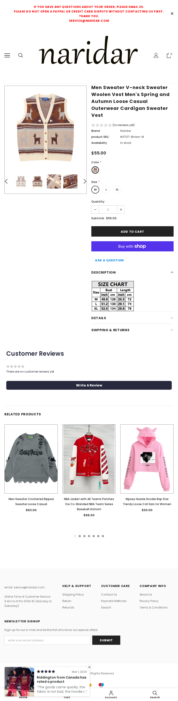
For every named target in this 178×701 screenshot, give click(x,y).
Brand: (95, 131)
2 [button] (80, 536)
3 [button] (84, 536)
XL (117, 189)
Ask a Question (109, 260)
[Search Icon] (20, 55)
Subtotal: (98, 218)
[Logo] (89, 55)
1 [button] (75, 536)
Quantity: (98, 202)
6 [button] (98, 536)
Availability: (99, 143)
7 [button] (103, 536)
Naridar (125, 131)
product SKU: (100, 137)
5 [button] (93, 536)
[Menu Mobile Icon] (7, 55)
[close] (172, 14)
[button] (113, 126)
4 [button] (89, 536)
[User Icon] (156, 55)
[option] (45, 126)
